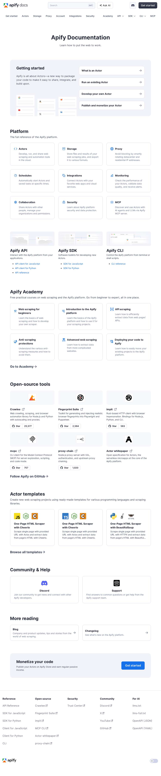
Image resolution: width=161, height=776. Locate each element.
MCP (152, 16)
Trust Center (74, 705)
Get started (148, 5)
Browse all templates (26, 552)
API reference (22, 272)
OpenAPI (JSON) (142, 720)
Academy (108, 16)
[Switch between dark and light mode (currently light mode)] (154, 761)
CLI (4, 743)
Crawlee (40, 705)
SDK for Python (71, 268)
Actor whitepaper (45, 735)
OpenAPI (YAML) (142, 728)
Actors (25, 16)
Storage (37, 16)
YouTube (105, 720)
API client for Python (25, 268)
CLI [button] (141, 16)
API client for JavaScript (27, 263)
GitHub (104, 728)
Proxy (49, 16)
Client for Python (13, 735)
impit (38, 720)
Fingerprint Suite (45, 713)
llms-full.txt (139, 713)
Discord (104, 705)
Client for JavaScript (15, 728)
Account (60, 16)
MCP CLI (40, 728)
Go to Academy (22, 366)
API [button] (119, 16)
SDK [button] (130, 16)
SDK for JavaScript (73, 263)
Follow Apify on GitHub (27, 476)
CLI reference (118, 263)
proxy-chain (42, 743)
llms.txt (137, 705)
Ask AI (106, 5)
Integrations (75, 16)
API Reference (11, 705)
